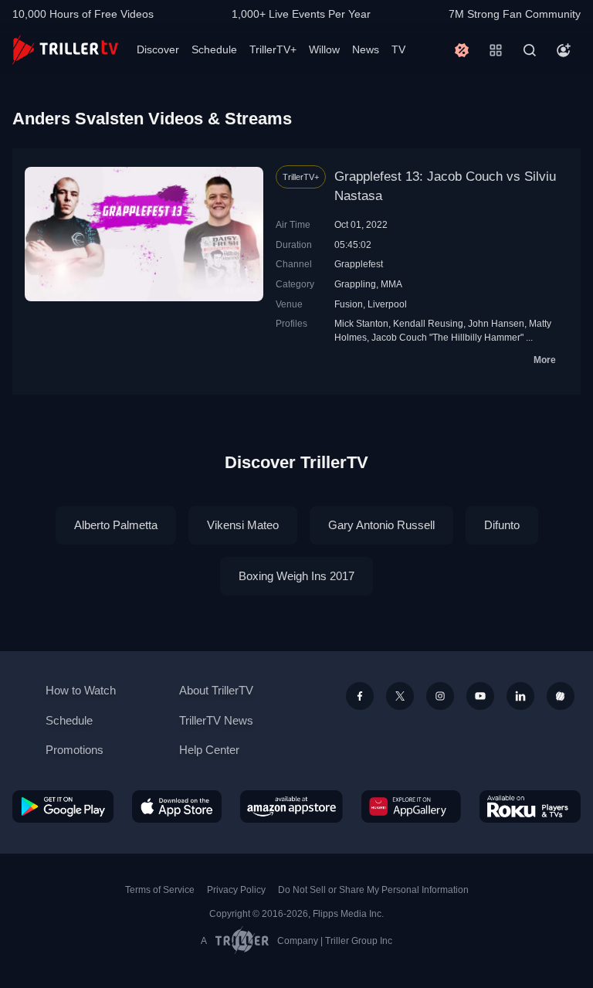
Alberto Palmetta (116, 524)
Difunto (502, 524)
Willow (324, 49)
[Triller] (560, 696)
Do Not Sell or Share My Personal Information (373, 889)
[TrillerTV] (65, 50)
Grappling (355, 284)
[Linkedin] (520, 696)
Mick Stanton (361, 323)
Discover (158, 49)
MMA (391, 284)
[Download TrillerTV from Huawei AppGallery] (411, 806)
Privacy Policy (236, 889)
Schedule (214, 49)
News (365, 49)
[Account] (564, 50)
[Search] (530, 50)
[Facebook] (360, 696)
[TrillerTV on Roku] (530, 806)
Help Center (209, 749)
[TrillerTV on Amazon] (291, 806)
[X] (400, 696)
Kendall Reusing (428, 323)
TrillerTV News (216, 720)
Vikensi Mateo (243, 524)
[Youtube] (480, 696)
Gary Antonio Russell (381, 524)
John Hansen (496, 323)
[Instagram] (440, 696)
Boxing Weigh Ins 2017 (296, 575)
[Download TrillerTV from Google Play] (63, 806)
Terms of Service (160, 889)
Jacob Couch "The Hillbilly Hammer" (447, 337)
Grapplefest (358, 264)
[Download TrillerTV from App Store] (177, 806)
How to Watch (81, 690)
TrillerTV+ (272, 49)
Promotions (74, 749)
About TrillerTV (216, 690)
